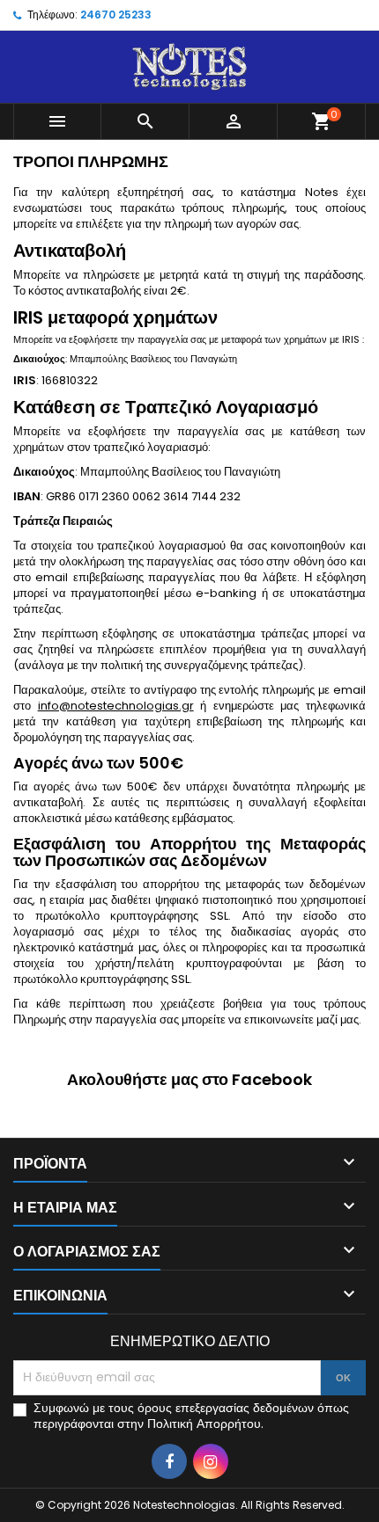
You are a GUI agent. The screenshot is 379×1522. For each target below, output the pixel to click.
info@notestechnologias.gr (116, 705)
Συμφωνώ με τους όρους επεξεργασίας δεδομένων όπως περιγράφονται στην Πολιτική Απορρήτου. (191, 1415)
